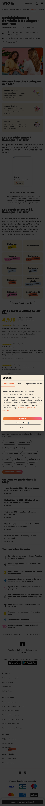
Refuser (23, 427)
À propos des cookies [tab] (34, 384)
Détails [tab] (19, 384)
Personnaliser (21, 423)
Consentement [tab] (8, 384)
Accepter (22, 419)
